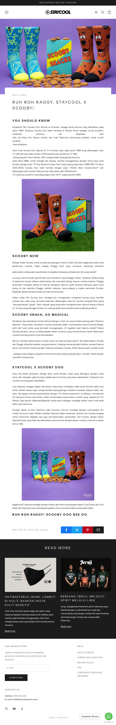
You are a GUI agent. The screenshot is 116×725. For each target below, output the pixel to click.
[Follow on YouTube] (14, 708)
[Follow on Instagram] (6, 708)
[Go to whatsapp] (109, 716)
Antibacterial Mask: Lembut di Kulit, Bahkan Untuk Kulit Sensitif (30, 601)
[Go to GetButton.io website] (109, 722)
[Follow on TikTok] (22, 708)
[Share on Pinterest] (87, 530)
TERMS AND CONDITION (89, 657)
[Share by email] (98, 530)
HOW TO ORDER (85, 652)
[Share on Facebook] (66, 530)
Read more (10, 631)
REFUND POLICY (85, 662)
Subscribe (16, 677)
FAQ (79, 667)
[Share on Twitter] (77, 530)
